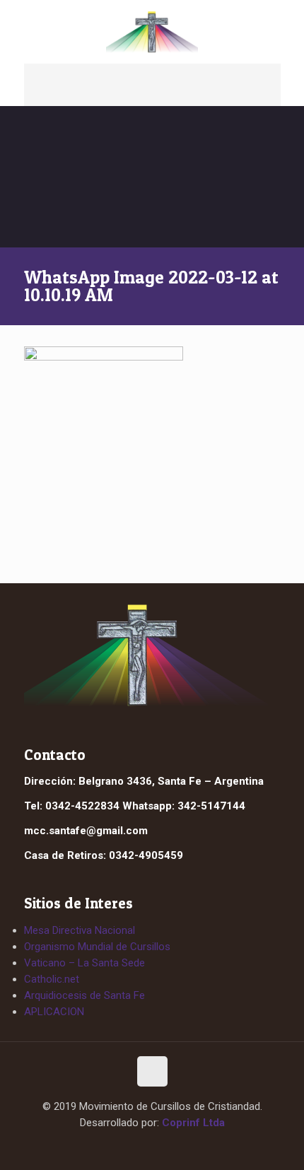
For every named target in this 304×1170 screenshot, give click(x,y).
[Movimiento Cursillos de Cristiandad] (152, 32)
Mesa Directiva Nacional (79, 930)
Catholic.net (51, 979)
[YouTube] (165, 1147)
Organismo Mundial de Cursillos (97, 946)
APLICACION (54, 1011)
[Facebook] (139, 1147)
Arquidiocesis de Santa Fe (84, 995)
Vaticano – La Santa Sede (84, 963)
